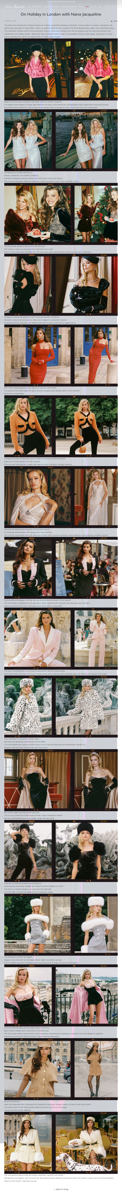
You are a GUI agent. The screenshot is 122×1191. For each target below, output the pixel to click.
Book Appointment (110, 6)
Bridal (81, 6)
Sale (87, 6)
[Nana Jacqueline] (14, 7)
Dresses (47, 6)
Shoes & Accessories (69, 6)
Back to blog (62, 1189)
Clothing (55, 6)
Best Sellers (37, 6)
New (28, 6)
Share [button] (115, 21)
